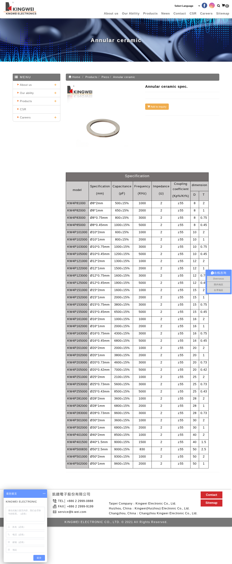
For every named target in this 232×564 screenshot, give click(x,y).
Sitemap (222, 13)
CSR (193, 13)
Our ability (27, 92)
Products (150, 13)
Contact (179, 13)
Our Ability (131, 13)
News (165, 13)
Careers (206, 13)
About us (111, 13)
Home (75, 77)
